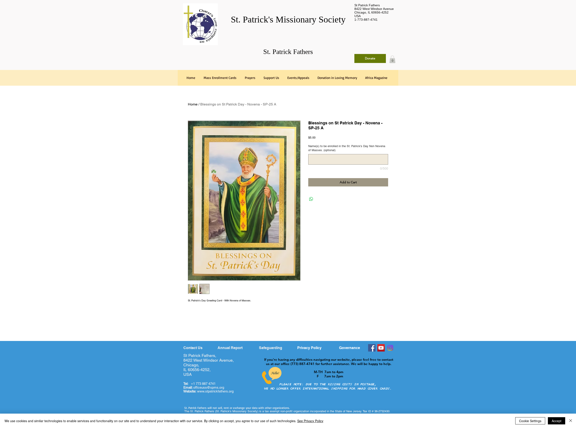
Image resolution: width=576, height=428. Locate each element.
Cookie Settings (530, 421)
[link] (392, 59)
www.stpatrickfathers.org (215, 391)
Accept (556, 421)
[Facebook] (372, 348)
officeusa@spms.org (203, 387)
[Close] (570, 420)
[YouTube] (381, 348)
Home (193, 104)
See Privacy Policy (310, 421)
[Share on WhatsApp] (311, 199)
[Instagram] (390, 348)
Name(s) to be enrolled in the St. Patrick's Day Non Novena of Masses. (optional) (346, 148)
